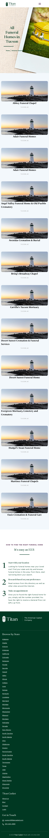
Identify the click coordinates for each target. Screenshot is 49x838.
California (5, 654)
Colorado (5, 657)
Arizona (38, 50)
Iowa (4, 686)
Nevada (5, 726)
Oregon (5, 748)
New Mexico (6, 730)
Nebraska (5, 722)
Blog (3, 802)
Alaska (4, 643)
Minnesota (6, 708)
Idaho (4, 675)
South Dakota (7, 759)
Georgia (5, 668)
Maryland (5, 701)
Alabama (5, 639)
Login (4, 809)
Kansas (4, 690)
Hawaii (4, 672)
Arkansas (5, 650)
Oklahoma (5, 744)
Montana (5, 719)
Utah (4, 770)
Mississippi (6, 712)
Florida (4, 665)
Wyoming (5, 788)
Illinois (4, 679)
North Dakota (7, 737)
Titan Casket (18, 835)
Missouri (5, 715)
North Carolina (7, 733)
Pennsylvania (7, 751)
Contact (5, 806)
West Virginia (7, 780)
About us (5, 798)
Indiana (4, 683)
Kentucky (5, 693)
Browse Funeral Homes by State (23, 50)
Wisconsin (6, 784)
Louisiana (5, 697)
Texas (4, 766)
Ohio (4, 741)
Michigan (5, 704)
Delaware (5, 661)
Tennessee (6, 762)
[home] (11, 4)
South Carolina (7, 755)
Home (8, 50)
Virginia (4, 773)
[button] (39, 4)
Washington (6, 777)
